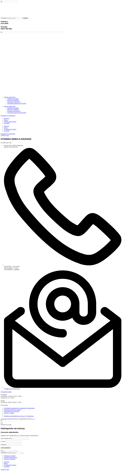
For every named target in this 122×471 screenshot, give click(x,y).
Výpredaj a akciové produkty (16, 103)
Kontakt (6, 123)
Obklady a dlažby (13, 99)
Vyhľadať (4, 18)
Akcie (6, 120)
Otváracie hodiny (6, 392)
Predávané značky (10, 121)
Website (3, 444)
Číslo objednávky (7, 438)
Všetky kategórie (9, 97)
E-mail (3, 441)
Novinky (6, 118)
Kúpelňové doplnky (14, 102)
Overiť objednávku (5, 447)
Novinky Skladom (13, 100)
